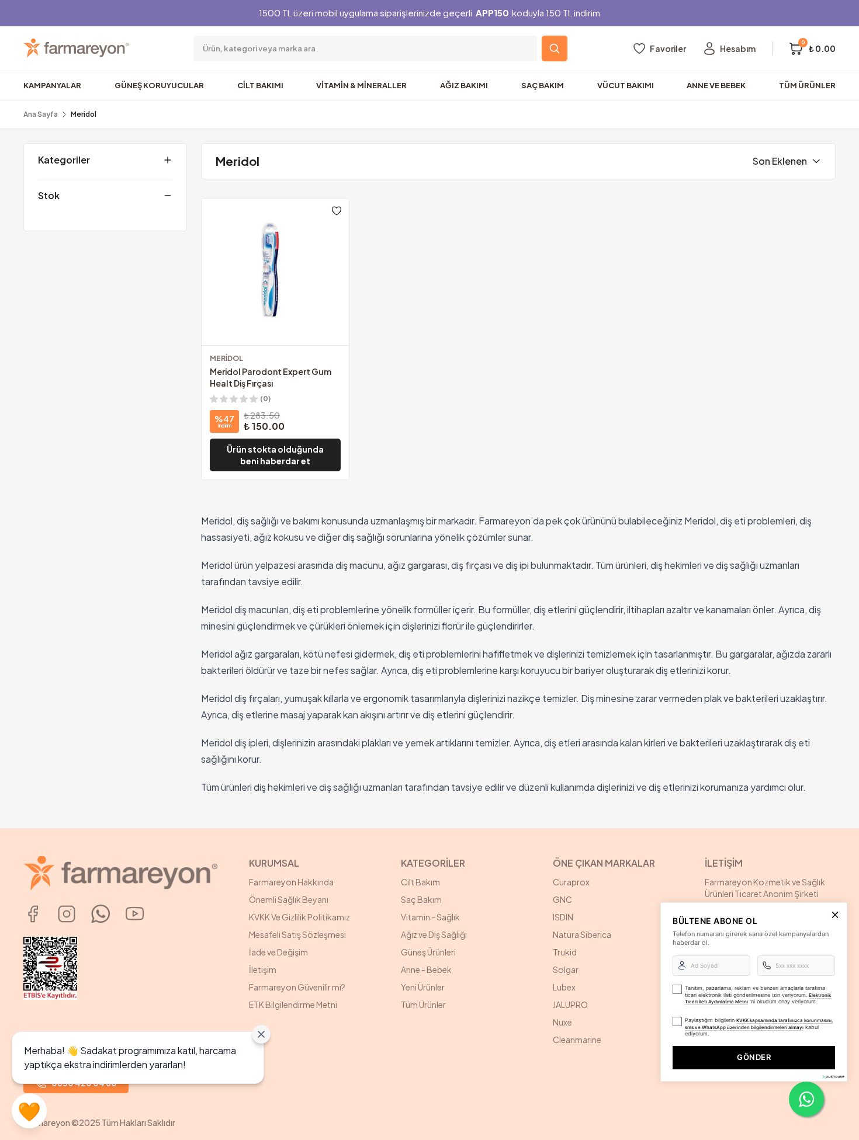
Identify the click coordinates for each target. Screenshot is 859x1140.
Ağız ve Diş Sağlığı (434, 934)
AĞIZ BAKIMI (464, 85)
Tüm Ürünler (423, 1004)
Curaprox (571, 882)
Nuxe (562, 1022)
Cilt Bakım (420, 882)
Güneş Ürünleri (428, 952)
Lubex (564, 987)
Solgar (566, 969)
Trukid (565, 952)
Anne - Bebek (426, 969)
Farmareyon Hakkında (291, 882)
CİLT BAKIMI (260, 85)
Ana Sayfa (40, 114)
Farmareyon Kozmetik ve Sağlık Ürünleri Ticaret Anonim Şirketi (765, 888)
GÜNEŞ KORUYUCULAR (159, 85)
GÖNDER (754, 1057)
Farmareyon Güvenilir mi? (297, 987)
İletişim (262, 969)
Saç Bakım (421, 899)
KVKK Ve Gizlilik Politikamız (299, 917)
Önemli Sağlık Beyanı (288, 899)
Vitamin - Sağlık (430, 917)
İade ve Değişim (278, 952)
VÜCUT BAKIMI (625, 85)
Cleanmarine (577, 1039)
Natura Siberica (582, 934)
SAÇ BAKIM (542, 85)
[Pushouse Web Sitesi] (832, 1077)
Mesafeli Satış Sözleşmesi (297, 934)
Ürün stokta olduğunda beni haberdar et (275, 455)
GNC (562, 899)
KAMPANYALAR (52, 85)
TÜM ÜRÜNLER (807, 85)
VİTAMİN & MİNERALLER (361, 85)
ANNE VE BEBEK (716, 85)
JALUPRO (570, 1004)
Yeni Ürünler (423, 987)
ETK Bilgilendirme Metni (293, 1004)
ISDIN (563, 917)
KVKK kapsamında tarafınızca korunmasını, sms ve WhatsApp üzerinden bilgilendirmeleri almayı (759, 1023)
